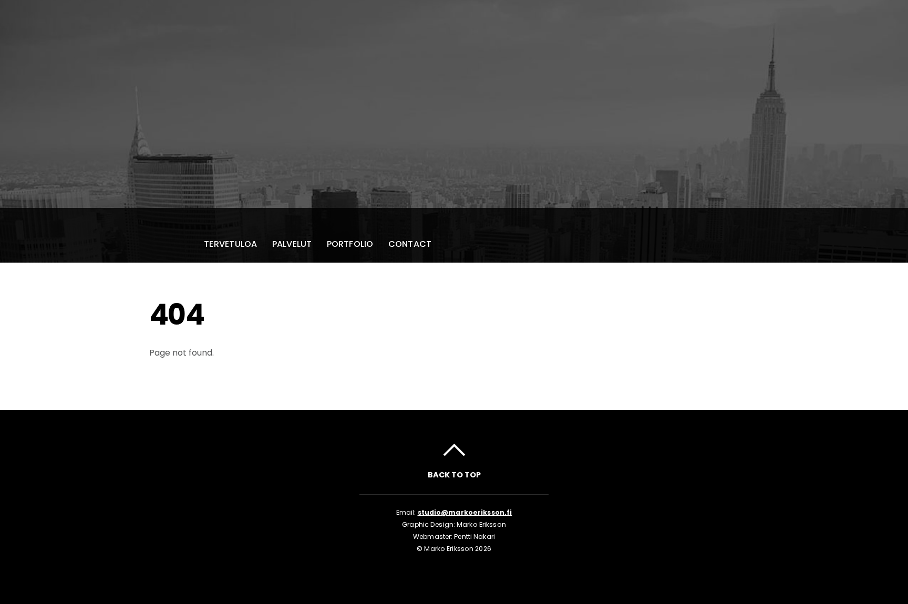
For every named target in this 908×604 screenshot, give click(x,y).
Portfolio (350, 244)
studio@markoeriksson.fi (465, 512)
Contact (410, 244)
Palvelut (292, 244)
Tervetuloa (230, 244)
